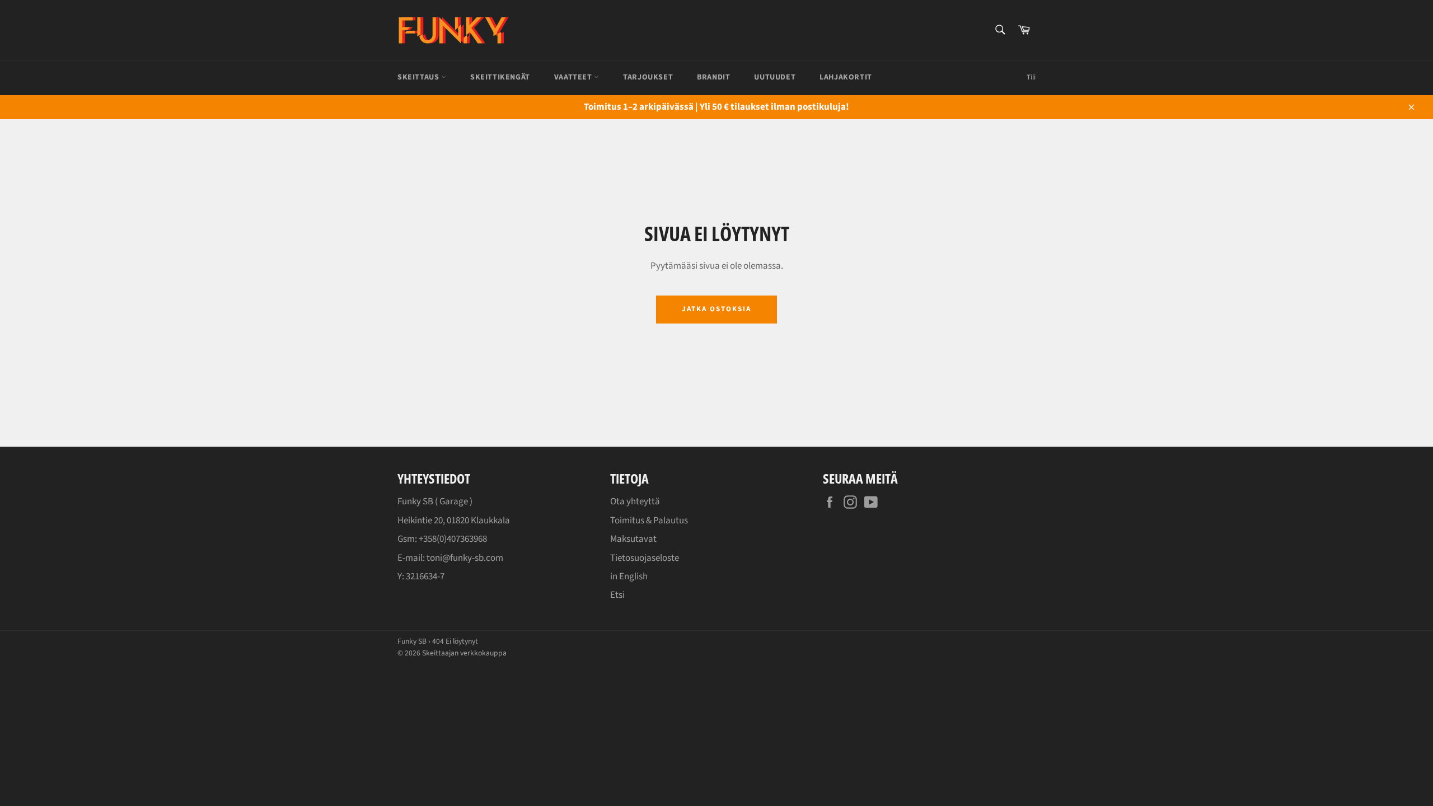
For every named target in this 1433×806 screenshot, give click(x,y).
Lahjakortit (845, 77)
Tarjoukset (648, 77)
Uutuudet (774, 77)
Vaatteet (574, 77)
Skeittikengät (500, 77)
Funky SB (412, 641)
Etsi (617, 595)
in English (629, 576)
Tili (1031, 77)
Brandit (713, 77)
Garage (453, 501)
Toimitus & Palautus (649, 520)
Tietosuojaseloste (644, 558)
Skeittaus (419, 77)
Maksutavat (633, 539)
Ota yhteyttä (635, 501)
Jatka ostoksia (716, 309)
